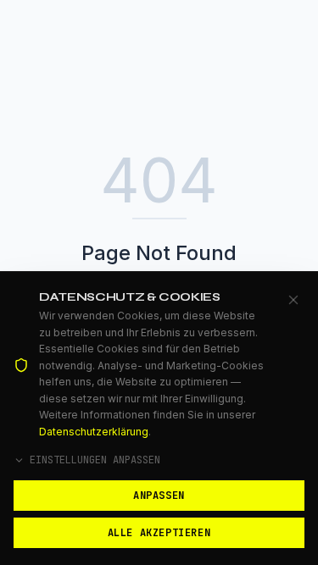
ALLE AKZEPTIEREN (159, 533)
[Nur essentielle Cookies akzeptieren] (293, 300)
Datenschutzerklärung (93, 431)
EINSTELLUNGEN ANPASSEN (95, 460)
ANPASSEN (159, 495)
